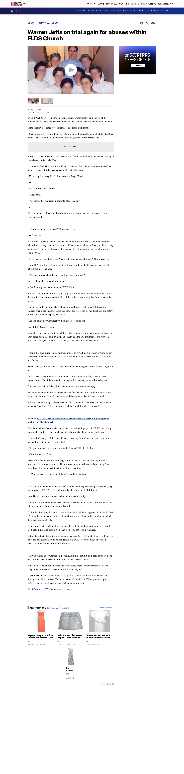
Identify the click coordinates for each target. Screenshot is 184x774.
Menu (89, 4)
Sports (135, 4)
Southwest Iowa (157, 11)
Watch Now (165, 4)
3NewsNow (13, 11)
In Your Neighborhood (112, 11)
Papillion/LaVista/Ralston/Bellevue (136, 11)
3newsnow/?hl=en (16, 11)
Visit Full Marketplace (106, 607)
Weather (124, 4)
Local (101, 4)
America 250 (80, 11)
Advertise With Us (95, 11)
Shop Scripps (148, 4)
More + (169, 11)
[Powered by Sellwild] (110, 684)
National (111, 4)
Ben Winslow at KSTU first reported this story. (50, 589)
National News (48, 23)
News (31, 23)
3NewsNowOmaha (20, 11)
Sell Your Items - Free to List (58, 608)
